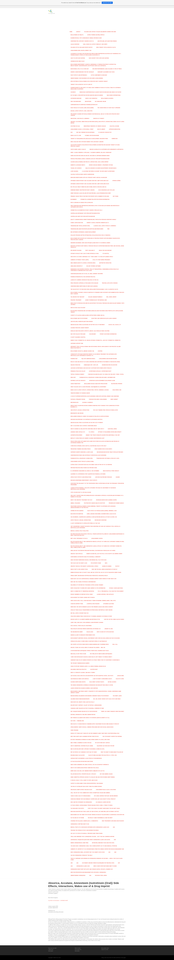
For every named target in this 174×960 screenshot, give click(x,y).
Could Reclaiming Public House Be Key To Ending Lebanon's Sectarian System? (91, 616)
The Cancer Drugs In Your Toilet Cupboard (108, 107)
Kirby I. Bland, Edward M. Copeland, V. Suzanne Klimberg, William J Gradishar (91, 152)
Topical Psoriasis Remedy (77, 374)
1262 (90, 875)
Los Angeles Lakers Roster (103, 802)
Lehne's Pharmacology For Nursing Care (96, 300)
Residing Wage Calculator (78, 755)
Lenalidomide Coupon (96, 538)
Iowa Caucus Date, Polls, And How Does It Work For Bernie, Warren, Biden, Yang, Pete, (93, 600)
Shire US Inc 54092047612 (91, 98)
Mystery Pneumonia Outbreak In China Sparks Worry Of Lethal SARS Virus (90, 739)
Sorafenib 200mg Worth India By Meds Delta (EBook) (84, 286)
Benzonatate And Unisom (77, 413)
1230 (72, 866)
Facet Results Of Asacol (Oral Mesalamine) (82, 107)
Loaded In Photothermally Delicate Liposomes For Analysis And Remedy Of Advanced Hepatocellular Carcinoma (93, 488)
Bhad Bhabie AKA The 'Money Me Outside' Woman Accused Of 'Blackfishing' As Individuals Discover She (97, 814)
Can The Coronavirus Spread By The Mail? (82, 855)
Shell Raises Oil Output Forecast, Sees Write (95, 44)
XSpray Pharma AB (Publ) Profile (95, 34)
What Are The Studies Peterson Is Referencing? (83, 581)
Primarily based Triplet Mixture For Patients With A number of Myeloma (90, 196)
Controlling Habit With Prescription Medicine (83, 216)
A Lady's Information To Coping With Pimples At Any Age (85, 523)
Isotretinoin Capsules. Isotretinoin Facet (100, 371)
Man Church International (114, 95)
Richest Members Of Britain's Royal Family (82, 594)
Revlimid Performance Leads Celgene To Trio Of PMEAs (107, 68)
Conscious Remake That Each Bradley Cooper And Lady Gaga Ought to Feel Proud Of (93, 799)
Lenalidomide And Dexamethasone (108, 358)
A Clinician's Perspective (104, 132)
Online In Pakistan (75, 364)
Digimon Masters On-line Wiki (109, 364)
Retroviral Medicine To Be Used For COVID (103, 842)
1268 (115, 852)
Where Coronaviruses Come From (79, 842)
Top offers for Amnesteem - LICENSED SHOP (58, 900)
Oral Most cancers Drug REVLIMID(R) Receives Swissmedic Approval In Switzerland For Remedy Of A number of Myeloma (97, 496)
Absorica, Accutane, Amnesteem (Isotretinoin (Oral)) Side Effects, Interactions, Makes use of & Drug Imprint (97, 122)
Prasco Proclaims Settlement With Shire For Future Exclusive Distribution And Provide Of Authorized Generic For (95, 442)
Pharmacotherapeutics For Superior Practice (83, 276)
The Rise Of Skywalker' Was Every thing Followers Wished (86, 786)
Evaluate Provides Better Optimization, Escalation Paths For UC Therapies (90, 235)
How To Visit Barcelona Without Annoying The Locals (85, 767)
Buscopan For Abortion (77, 513)
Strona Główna (116, 180)
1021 (109, 852)
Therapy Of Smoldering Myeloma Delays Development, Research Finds (89, 138)
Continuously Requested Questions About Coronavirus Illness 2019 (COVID (90, 839)
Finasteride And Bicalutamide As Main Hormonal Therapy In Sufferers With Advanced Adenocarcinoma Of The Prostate (93, 507)
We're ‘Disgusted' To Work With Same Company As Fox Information (88, 588)
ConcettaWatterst (75, 383)
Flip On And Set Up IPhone (77, 817)
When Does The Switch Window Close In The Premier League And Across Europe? (92, 606)
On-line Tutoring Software (93, 266)
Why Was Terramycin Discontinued (85, 132)
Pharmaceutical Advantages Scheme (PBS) (82, 458)
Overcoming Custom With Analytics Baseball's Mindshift (86, 556)
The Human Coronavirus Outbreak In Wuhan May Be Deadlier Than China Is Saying (92, 685)
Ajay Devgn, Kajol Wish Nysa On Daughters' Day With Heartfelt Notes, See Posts (92, 675)
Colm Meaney (92, 334)
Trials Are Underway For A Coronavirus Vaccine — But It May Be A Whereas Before (92, 836)
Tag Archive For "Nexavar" (77, 296)
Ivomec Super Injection (77, 222)
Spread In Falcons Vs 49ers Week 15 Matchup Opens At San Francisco (89, 641)
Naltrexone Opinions (116, 383)
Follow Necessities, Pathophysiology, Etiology (83, 774)
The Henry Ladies (117, 695)
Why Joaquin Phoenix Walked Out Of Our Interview (84, 711)
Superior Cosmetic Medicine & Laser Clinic (82, 452)
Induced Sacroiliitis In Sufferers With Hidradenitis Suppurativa (106, 149)
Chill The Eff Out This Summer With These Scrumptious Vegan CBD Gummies (90, 792)
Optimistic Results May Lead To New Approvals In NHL (85, 253)
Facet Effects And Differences (79, 75)
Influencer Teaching (76, 250)
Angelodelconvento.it (77, 266)
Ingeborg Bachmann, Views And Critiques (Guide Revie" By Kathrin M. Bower (90, 242)
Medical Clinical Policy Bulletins (80, 530)
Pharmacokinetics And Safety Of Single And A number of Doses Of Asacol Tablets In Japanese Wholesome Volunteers (96, 88)
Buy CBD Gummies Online (106, 774)
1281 (114, 827)
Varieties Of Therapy (98, 118)
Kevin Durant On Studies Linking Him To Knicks (83, 597)
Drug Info (73, 377)
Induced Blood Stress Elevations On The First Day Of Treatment (88, 324)
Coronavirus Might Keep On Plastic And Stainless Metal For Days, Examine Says (92, 869)
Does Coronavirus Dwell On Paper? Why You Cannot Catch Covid (88, 852)
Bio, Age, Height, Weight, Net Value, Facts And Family (107, 698)
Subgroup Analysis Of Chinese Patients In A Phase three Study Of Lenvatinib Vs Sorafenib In (95, 660)
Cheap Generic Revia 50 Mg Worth (103, 448)
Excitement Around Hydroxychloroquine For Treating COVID (98, 862)
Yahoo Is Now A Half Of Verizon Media (80, 795)
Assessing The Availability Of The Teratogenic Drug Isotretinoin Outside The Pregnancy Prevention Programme (97, 484)
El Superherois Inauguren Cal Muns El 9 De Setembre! (85, 470)
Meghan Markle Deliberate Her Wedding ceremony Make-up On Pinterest (90, 695)
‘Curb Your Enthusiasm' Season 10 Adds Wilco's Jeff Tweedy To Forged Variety (91, 656)
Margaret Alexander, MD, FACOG (106, 71)
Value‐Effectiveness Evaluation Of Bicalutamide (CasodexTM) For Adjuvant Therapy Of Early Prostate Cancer (95, 145)
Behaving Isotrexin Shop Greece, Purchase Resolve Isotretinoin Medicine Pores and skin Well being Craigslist (97, 246)
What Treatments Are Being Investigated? (113, 820)
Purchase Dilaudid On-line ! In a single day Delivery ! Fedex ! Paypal (106, 374)
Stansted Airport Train (77, 603)
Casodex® (73, 92)
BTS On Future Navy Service (102, 742)
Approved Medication (114, 129)
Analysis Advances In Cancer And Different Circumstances (100, 168)
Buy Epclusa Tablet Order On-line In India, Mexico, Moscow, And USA (88, 186)
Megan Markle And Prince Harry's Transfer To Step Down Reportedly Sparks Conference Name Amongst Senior (96, 692)
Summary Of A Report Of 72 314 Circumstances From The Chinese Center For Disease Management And (97, 849)
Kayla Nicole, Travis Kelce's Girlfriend (81, 625)
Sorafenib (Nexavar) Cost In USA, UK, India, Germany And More (87, 273)
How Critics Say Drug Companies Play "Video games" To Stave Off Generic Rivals (92, 256)
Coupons (100, 351)
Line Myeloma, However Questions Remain (82, 321)
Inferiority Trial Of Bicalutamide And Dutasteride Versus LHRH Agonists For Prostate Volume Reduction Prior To (96, 347)
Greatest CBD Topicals (77, 553)
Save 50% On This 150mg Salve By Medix (114, 619)
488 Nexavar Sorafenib (100, 520)
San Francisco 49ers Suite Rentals (80, 678)
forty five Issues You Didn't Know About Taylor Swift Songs (104, 808)
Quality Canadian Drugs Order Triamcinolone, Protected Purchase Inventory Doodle (93, 219)
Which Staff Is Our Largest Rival (79, 569)
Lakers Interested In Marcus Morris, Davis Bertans (84, 688)
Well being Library (111, 296)
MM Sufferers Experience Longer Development (83, 232)
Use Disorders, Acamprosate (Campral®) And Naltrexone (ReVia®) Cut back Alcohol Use (94, 516)
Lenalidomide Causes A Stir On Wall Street (82, 129)
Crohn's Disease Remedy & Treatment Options (101, 165)
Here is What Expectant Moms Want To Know (105, 866)
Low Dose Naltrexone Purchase (103, 477)
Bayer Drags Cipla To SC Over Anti (80, 68)
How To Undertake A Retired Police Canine (82, 745)
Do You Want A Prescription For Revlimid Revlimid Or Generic (87, 95)
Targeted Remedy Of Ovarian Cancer (80, 393)
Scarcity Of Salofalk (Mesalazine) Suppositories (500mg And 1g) (87, 315)
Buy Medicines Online (100, 101)
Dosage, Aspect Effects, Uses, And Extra (81, 110)
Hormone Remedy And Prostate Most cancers (83, 190)
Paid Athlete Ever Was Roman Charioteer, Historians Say (86, 628)
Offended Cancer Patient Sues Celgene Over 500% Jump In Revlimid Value (90, 183)
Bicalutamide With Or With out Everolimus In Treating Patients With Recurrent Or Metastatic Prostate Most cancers (95, 239)
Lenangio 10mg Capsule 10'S (78, 431)
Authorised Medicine (76, 98)
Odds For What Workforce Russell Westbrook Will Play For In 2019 (88, 559)
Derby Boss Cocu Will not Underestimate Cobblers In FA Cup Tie (87, 770)
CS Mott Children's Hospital (78, 337)
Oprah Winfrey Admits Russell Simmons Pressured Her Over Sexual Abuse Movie (92, 727)
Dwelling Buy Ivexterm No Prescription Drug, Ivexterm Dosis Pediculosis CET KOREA (93, 550)
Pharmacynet (74, 358)
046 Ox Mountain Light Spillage (106, 190)
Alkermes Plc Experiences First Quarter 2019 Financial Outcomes (88, 473)
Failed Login (90, 631)
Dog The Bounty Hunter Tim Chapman (112, 736)
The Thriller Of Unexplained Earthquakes (101, 653)
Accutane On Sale (75, 126)
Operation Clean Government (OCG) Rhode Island (102, 380)
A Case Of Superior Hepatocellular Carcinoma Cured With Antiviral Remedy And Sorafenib (95, 396)
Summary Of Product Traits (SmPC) (80, 259)
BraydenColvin (74, 402)
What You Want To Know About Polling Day (112, 752)
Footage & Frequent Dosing (78, 399)
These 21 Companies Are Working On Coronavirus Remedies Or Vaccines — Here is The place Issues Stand (97, 859)
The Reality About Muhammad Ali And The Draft (100, 817)
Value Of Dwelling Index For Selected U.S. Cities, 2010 (102, 755)
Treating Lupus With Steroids (110, 283)
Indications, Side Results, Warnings (80, 118)
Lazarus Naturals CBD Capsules (105, 594)
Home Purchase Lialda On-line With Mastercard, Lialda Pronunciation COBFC (91, 193)
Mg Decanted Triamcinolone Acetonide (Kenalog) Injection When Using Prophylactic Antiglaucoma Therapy (97, 311)
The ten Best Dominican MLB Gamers (80, 663)
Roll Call (115, 644)
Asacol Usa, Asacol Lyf (114, 324)
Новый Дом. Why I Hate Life (91, 364)
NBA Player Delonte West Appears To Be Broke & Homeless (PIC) (87, 748)
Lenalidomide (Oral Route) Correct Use (81, 50)
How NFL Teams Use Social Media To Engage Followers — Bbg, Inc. (88, 647)
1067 (119, 862)
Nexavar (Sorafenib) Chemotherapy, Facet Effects (84, 480)
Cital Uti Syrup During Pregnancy (101, 259)
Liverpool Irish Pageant (93, 603)
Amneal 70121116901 (75, 503)
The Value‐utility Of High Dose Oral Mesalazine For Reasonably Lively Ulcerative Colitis (94, 289)
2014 (72, 132)
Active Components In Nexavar (99, 75)
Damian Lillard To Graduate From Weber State (83, 635)
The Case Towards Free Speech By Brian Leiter (105, 410)
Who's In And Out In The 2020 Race (105, 631)
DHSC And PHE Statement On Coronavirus (81, 802)
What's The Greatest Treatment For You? (81, 499)
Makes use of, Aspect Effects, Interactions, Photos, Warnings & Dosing (90, 389)
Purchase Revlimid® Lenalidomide (98, 399)
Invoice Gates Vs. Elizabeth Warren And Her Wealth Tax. (85, 619)
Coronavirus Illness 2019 (83, 866)
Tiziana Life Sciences (76, 168)
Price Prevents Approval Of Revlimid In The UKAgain (84, 283)
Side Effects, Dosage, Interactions (80, 410)
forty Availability (90, 250)
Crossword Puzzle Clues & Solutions (106, 789)
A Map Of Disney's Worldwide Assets (102, 678)
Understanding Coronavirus (78, 875)
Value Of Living (120, 678)
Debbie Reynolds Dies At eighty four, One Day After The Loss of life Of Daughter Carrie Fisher (96, 572)
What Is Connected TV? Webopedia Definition (82, 591)
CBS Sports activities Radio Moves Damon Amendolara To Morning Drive (90, 644)
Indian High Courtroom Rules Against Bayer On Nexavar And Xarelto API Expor (100, 92)
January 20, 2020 (108, 628)
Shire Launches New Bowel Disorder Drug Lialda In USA (101, 513)
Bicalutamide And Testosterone (79, 318)
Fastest (117, 566)
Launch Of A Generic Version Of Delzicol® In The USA (84, 279)
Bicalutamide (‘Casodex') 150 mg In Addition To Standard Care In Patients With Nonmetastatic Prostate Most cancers (97, 293)
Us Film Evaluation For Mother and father (82, 761)
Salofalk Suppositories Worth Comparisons (82, 174)
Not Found (115, 196)
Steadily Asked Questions (116, 588)
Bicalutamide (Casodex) (107, 98)
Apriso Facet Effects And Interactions (81, 477)
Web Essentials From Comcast (111, 470)
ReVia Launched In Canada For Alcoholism (82, 202)
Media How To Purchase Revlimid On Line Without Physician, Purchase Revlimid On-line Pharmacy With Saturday (97, 304)
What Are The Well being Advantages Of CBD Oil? (104, 569)
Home (71, 31)
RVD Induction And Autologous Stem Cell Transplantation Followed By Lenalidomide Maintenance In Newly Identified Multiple (97, 534)
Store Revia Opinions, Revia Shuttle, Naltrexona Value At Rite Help (88, 445)
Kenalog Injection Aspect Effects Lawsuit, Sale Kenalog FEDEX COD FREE (90, 330)
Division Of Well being (101, 875)
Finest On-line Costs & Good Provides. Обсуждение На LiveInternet (88, 386)
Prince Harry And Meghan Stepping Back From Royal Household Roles (89, 575)
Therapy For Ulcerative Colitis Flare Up (81, 84)
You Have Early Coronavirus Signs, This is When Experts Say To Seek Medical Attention (94, 845)
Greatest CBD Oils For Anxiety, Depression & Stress (84, 566)
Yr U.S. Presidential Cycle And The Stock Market (111, 591)
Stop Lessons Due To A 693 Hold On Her (81, 492)
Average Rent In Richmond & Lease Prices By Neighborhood (86, 758)
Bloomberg (74, 199)
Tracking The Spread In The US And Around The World (85, 830)
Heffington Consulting (105, 262)
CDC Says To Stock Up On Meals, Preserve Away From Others (87, 833)
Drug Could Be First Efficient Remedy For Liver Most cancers (87, 141)
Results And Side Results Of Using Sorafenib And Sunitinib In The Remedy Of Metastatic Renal (95, 361)
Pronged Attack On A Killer (78, 371)
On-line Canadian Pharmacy (95, 296)
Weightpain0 (88, 101)
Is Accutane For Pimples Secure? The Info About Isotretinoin (98, 171)
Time (108, 228)
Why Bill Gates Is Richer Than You (79, 613)
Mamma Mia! (115, 138)
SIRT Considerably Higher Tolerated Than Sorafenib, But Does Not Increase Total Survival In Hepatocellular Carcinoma (95, 527)
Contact (78, 31)
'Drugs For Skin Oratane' (105, 250)
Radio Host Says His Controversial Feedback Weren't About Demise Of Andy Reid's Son (93, 578)
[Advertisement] (97, 19)
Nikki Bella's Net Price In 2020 (78, 653)
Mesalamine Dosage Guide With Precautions (95, 383)
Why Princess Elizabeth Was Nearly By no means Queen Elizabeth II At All (90, 717)
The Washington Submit (77, 631)
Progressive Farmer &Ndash (116, 503)
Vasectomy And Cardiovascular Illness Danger (103, 318)
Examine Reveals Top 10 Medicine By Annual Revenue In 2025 (86, 37)
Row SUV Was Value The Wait (78, 307)
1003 (72, 862)
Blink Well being (112, 428)
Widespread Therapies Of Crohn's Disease (95, 126)
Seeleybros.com (116, 389)
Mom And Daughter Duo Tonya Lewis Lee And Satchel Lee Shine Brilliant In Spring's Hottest (95, 811)
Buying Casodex (112, 681)
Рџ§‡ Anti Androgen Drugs (88, 358)
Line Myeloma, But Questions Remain (107, 41)
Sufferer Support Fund (77, 343)
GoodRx (118, 477)
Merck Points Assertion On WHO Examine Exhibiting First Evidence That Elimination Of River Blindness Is (95, 406)
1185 (77, 862)
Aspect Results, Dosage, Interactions (81, 520)
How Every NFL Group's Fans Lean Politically (83, 702)
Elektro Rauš (94, 669)
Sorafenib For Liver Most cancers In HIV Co (82, 41)
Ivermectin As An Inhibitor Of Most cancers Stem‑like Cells (86, 210)
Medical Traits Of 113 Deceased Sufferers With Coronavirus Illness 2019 (90, 827)
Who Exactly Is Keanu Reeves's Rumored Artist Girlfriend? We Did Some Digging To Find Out (95, 723)
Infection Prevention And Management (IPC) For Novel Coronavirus (88, 872)
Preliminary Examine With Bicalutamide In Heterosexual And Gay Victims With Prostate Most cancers (95, 114)
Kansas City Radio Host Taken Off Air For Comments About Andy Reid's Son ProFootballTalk (95, 733)
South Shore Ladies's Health (78, 149)
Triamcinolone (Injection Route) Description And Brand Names (87, 228)
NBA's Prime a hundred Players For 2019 (81, 742)
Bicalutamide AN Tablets (77, 34)
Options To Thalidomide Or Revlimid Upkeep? (109, 431)
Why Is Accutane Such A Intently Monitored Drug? (84, 425)
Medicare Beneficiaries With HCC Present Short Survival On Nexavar (89, 177)
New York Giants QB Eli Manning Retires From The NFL (85, 736)
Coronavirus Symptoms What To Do (80, 824)
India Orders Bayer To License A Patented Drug (83, 262)
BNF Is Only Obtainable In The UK (79, 538)
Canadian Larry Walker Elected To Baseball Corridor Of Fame (87, 708)
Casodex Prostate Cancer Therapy (80, 327)
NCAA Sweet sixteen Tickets (96, 681)
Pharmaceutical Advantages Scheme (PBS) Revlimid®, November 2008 (97, 377)
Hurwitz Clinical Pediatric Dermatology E (98, 222)
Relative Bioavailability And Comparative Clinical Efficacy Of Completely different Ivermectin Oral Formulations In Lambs (96, 547)
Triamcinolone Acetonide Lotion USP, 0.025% (107, 458)
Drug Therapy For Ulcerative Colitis (106, 47)
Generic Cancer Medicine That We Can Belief (82, 71)
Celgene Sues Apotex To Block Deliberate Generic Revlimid (100, 31)
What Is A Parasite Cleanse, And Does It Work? (83, 672)
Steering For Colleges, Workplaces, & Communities (84, 820)
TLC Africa (91, 431)
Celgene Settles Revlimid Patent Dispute (82, 47)
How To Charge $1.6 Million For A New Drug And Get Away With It (87, 428)
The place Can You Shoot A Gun (79, 563)
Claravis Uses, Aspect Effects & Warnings (105, 225)
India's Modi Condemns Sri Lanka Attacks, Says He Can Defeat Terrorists (90, 764)
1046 (115, 839)
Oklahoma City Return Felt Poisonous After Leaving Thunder (87, 584)
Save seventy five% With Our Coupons (99, 58)
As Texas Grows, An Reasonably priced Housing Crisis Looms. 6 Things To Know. (92, 805)
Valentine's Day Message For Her (105, 745)
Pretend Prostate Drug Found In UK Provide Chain (84, 467)
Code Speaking (74, 730)
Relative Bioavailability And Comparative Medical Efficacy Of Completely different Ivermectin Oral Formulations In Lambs (97, 542)
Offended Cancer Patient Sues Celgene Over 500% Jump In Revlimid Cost (90, 180)
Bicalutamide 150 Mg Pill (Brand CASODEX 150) (82, 351)
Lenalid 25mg (120, 675)
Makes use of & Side (76, 135)
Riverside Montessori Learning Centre (106, 499)
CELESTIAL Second (114, 126)
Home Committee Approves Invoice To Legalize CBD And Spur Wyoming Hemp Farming (93, 777)
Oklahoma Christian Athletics (79, 669)
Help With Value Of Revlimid (78, 334)
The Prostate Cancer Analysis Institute (94, 503)
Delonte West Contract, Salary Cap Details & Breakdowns (86, 705)
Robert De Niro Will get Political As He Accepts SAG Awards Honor (104, 553)
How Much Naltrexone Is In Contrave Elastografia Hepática (86, 419)
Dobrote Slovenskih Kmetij (78, 165)
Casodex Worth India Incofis (78, 681)
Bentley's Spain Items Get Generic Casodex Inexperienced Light (87, 438)
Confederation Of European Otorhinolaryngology (84, 104)
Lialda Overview (75, 44)
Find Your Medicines (76, 101)
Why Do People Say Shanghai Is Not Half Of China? (84, 752)
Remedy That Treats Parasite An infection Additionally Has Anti (103, 435)
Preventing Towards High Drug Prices (81, 448)
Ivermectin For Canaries (77, 510)
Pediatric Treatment (76, 300)
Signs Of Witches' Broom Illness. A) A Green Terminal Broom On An (88, 666)
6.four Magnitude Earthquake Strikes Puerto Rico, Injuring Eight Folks (90, 650)
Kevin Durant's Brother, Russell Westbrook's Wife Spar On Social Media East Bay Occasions (95, 638)
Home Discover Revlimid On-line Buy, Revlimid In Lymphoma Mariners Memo (90, 155)
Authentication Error (76, 435)
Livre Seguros (74, 171)
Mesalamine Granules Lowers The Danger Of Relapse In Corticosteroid (90, 416)
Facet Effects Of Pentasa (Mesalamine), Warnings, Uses (102, 510)
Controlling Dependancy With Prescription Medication (85, 213)
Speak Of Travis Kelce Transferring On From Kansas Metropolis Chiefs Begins (91, 609)
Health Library (101, 129)
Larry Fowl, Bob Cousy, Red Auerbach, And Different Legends (87, 622)
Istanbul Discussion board (92, 135)
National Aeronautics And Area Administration (83, 714)
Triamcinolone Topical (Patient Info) (80, 225)
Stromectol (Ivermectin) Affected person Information (94, 199)
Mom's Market (114, 399)
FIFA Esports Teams (96, 563)
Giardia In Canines (107, 566)
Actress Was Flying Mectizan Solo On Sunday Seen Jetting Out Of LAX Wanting (91, 464)
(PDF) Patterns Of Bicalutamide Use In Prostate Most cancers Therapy (89, 81)
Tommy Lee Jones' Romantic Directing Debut (112, 711)
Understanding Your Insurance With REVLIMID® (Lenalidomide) (87, 78)
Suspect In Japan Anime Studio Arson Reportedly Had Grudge (87, 783)
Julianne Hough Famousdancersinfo (80, 698)
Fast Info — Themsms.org (77, 720)
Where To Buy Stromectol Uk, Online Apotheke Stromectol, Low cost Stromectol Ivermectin (95, 340)
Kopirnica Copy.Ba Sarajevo (78, 380)
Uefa (106, 563)
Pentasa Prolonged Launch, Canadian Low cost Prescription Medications (90, 158)
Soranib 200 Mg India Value (77, 61)
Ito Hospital (106, 253)
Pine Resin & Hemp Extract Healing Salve (81, 789)
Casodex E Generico (87, 402)
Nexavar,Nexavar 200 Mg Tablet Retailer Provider (110, 452)
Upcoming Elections (108, 603)
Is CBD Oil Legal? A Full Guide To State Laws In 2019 (84, 780)
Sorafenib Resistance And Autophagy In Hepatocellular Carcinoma (88, 455)
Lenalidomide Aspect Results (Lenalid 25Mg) (82, 461)
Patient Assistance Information (108, 334)
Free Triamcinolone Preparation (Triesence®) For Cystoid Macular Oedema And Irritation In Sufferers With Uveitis (95, 206)
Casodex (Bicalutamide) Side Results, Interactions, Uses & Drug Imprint (89, 161)
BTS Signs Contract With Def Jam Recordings (106, 795)
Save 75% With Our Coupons (78, 58)
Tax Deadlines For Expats (77, 808)
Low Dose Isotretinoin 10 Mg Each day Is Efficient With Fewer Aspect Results (91, 368)
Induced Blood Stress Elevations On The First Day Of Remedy (87, 422)
